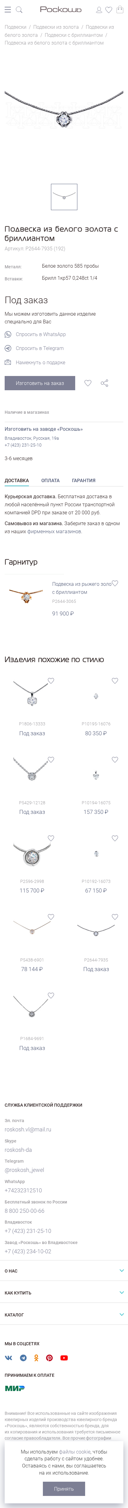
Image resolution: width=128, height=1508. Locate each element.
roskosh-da (18, 1150)
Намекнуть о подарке (40, 362)
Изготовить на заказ (40, 383)
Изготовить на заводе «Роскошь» (44, 429)
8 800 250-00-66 (24, 1211)
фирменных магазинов (54, 531)
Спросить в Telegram (40, 348)
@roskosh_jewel (24, 1170)
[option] (64, 115)
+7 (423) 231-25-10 (23, 445)
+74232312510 (23, 1190)
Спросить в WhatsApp (41, 334)
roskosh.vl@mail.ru (28, 1129)
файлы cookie (74, 1452)
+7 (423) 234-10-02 (28, 1251)
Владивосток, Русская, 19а (32, 438)
